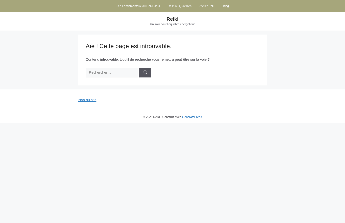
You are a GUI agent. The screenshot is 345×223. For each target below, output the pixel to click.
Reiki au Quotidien (179, 6)
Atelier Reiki (207, 6)
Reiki (172, 19)
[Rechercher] (145, 72)
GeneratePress (192, 117)
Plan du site (87, 100)
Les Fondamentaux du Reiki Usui (138, 6)
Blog (226, 6)
